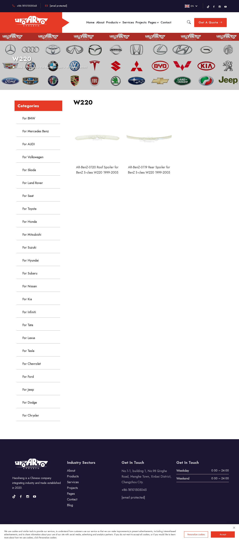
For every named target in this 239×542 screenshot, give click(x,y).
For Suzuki (29, 247)
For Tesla (28, 351)
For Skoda (29, 170)
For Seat (28, 196)
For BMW (28, 118)
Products (112, 22)
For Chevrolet (31, 364)
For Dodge (29, 402)
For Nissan (29, 286)
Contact (166, 22)
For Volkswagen (32, 157)
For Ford (28, 377)
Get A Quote (209, 22)
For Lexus (28, 338)
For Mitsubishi (31, 235)
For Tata (27, 325)
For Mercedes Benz (52, 67)
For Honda (29, 222)
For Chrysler (30, 415)
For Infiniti (29, 312)
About (100, 22)
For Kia (27, 299)
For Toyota (29, 209)
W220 (83, 67)
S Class (71, 67)
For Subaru (29, 273)
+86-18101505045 (26, 6)
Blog (70, 505)
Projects (141, 22)
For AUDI (28, 144)
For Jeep (28, 390)
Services (128, 22)
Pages (152, 22)
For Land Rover (32, 183)
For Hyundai (30, 260)
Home (90, 22)
